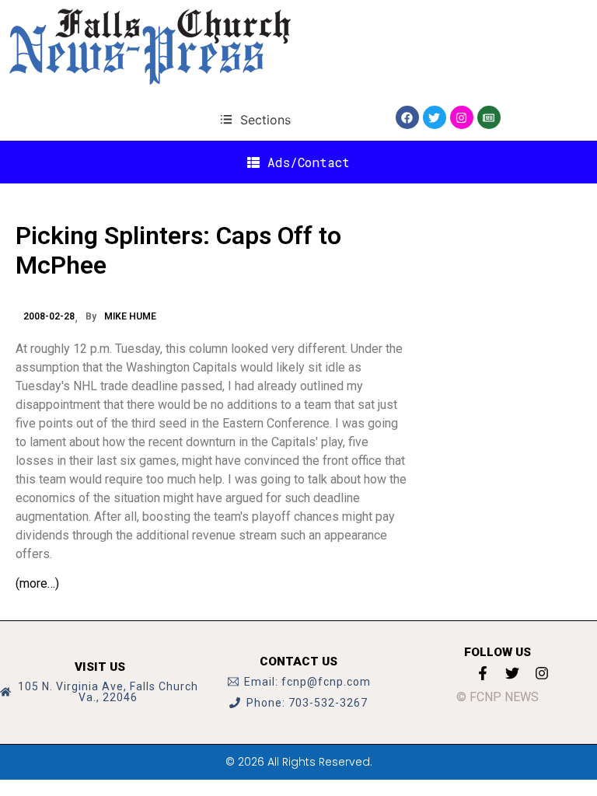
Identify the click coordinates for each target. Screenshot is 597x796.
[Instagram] (461, 117)
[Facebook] (407, 117)
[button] (255, 119)
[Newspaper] (489, 117)
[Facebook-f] (483, 673)
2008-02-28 (49, 316)
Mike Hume (130, 316)
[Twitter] (434, 117)
